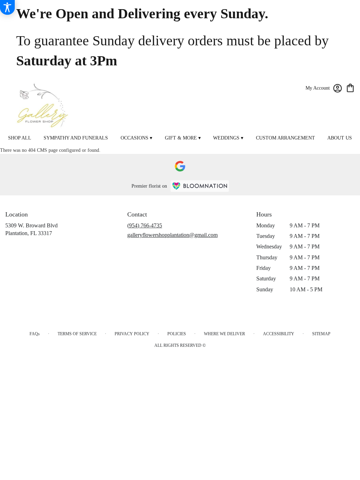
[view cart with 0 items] (350, 87)
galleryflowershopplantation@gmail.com (172, 235)
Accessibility (278, 333)
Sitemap (321, 333)
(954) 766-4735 (144, 225)
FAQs (35, 333)
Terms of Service (77, 333)
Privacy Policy (132, 333)
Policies (176, 333)
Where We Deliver (224, 333)
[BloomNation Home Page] (200, 186)
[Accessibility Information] (7, 7)
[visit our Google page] (180, 166)
